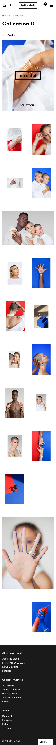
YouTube (6, 728)
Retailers (6, 670)
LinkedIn (6, 724)
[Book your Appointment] (10, 5)
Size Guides (8, 685)
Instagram (7, 720)
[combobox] (45, 742)
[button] (4, 5)
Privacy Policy (9, 693)
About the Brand (10, 658)
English (43, 742)
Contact (6, 701)
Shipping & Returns (12, 697)
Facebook (7, 716)
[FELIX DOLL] (28, 5)
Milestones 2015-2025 (13, 662)
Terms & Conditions (12, 689)
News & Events (10, 666)
